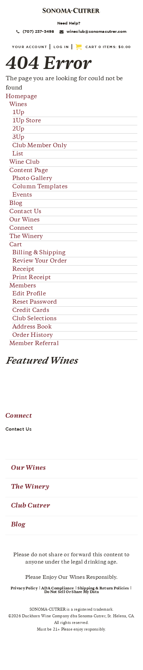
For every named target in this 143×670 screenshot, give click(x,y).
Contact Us (25, 211)
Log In (61, 47)
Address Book (32, 327)
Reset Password (34, 302)
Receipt (23, 269)
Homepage (21, 96)
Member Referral (34, 343)
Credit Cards (31, 310)
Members (22, 286)
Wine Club (24, 162)
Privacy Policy (24, 588)
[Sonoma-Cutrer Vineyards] (71, 11)
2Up (18, 129)
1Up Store (26, 121)
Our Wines (24, 220)
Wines (18, 104)
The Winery (26, 236)
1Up (18, 112)
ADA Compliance (57, 588)
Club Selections (34, 319)
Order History (32, 335)
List (18, 154)
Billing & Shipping (39, 253)
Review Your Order (39, 261)
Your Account (29, 47)
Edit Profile (29, 294)
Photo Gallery (32, 178)
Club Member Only (39, 146)
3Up (18, 137)
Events (22, 195)
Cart (15, 245)
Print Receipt (31, 277)
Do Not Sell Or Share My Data (71, 592)
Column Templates (40, 187)
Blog (16, 203)
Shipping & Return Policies (103, 588)
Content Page (28, 170)
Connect (21, 228)
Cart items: (108, 47)
